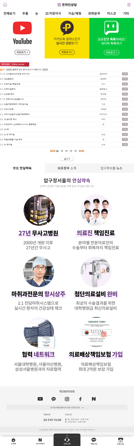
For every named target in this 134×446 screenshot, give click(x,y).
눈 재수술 (8, 144)
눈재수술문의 (10, 89)
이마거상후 (9, 109)
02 (62, 151)
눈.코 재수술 (9, 134)
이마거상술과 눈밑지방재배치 (16, 114)
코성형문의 (9, 79)
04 (71, 151)
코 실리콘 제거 (10, 119)
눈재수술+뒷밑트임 (12, 84)
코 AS (6, 129)
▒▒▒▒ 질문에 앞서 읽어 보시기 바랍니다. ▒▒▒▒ (27, 69)
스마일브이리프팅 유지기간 (17, 74)
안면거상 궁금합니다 (15, 99)
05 (76, 151)
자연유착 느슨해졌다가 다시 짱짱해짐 (20, 124)
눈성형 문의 (9, 94)
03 (66, 151)
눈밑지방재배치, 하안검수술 (16, 104)
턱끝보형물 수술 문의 (13, 139)
